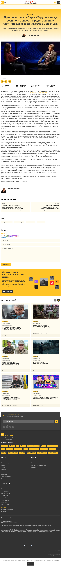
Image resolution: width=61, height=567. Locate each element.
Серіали (3, 465)
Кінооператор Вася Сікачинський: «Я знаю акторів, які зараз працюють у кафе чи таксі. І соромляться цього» (11, 328)
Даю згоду (30, 563)
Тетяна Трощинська (12, 452)
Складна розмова (6, 222)
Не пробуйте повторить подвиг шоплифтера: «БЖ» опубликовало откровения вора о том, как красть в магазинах (49, 208)
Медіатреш (4, 479)
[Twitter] (5, 81)
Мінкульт (12, 445)
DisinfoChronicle (5, 498)
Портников (22, 452)
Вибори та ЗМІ (5, 505)
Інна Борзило (30, 222)
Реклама (33, 467)
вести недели (44, 449)
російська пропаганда (53, 445)
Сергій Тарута (19, 222)
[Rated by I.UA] (27, 545)
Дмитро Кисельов (34, 449)
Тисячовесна (4, 445)
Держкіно (23, 445)
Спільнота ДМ (9, 291)
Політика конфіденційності (39, 465)
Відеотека (4, 502)
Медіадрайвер (5, 500)
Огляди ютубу (5, 463)
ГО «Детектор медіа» (7, 509)
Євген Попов (52, 449)
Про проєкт (34, 463)
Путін (2, 449)
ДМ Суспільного (5, 493)
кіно (17, 445)
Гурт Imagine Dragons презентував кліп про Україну (40, 363)
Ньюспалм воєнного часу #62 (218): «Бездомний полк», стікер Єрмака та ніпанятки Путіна (45, 398)
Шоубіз (3, 467)
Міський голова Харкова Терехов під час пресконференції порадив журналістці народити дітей (11, 398)
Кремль (26, 449)
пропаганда (9, 449)
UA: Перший (41, 222)
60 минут (3, 452)
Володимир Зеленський (33, 445)
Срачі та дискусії (6, 476)
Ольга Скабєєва (18, 449)
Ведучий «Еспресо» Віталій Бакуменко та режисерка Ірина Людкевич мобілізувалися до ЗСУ (11, 363)
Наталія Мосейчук (31, 452)
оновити (4, 233)
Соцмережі (4, 474)
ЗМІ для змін (4, 495)
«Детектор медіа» (8, 521)
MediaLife (5, 7)
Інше (9, 7)
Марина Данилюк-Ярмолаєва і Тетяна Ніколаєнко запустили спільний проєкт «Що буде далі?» (41, 326)
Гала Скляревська (32, 35)
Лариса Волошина (53, 452)
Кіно (2, 472)
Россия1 (43, 445)
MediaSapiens (5, 491)
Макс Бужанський (42, 452)
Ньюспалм (4, 511)
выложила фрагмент (38, 93)
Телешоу (3, 470)
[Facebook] (2, 81)
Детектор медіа (5, 489)
